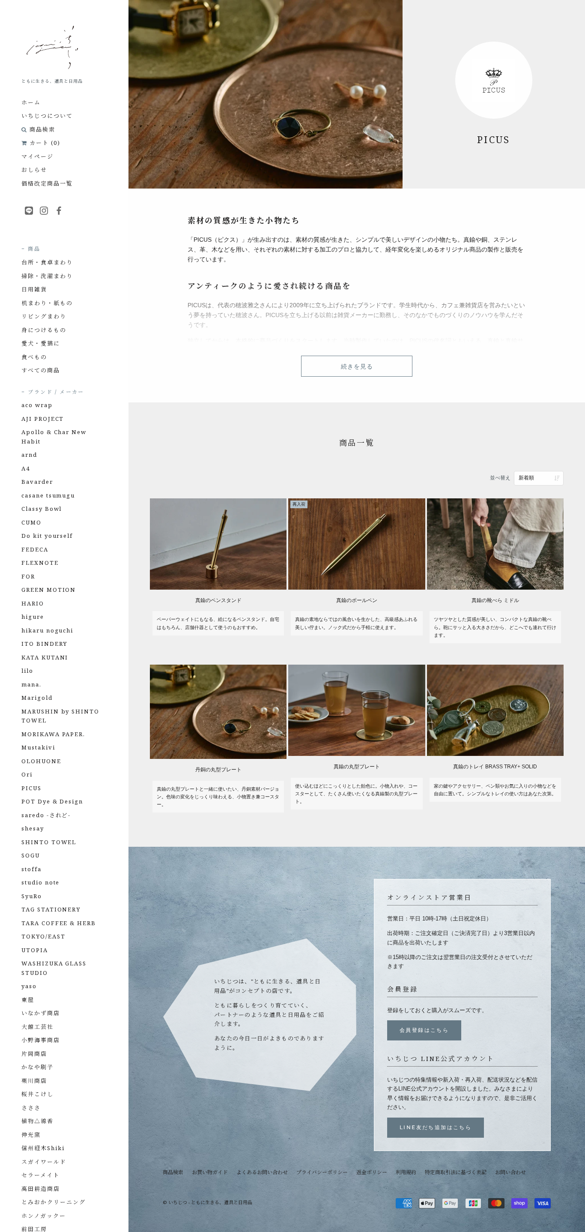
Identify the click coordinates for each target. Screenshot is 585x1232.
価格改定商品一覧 (47, 183)
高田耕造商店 (40, 1189)
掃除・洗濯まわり (47, 276)
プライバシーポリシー (322, 1172)
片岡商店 (34, 1054)
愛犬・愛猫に (40, 343)
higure (32, 616)
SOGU (30, 855)
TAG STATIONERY (51, 909)
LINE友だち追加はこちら (436, 1127)
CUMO (31, 522)
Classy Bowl (41, 509)
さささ (31, 1108)
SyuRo (31, 896)
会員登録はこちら (424, 1030)
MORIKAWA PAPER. (53, 734)
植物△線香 (37, 1121)
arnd (29, 455)
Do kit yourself (47, 536)
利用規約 (406, 1172)
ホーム (31, 102)
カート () (45, 143)
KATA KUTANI (44, 657)
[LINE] (29, 209)
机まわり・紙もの (47, 303)
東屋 (27, 1000)
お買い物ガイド (210, 1172)
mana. (31, 684)
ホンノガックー (43, 1216)
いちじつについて (47, 116)
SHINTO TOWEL (48, 842)
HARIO (32, 603)
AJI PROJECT (42, 419)
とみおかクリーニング (53, 1202)
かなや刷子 (37, 1067)
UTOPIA (34, 950)
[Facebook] (59, 209)
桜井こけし (37, 1094)
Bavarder (37, 482)
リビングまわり (43, 316)
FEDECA (34, 549)
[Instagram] (44, 209)
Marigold (37, 697)
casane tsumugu (48, 495)
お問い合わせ (510, 1172)
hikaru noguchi (47, 630)
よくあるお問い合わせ (262, 1172)
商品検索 (42, 129)
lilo (27, 670)
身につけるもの (43, 330)
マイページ (37, 156)
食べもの (34, 357)
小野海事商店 (40, 1040)
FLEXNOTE (40, 563)
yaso (29, 986)
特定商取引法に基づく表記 (456, 1172)
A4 (25, 468)
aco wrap (37, 405)
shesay (32, 828)
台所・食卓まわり (47, 262)
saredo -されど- (46, 815)
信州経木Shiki (43, 1148)
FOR (28, 576)
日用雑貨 (34, 289)
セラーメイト (40, 1175)
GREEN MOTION (48, 590)
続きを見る (357, 366)
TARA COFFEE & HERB (58, 923)
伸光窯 (31, 1135)
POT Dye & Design (52, 801)
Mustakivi (38, 747)
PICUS (31, 788)
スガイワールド (43, 1162)
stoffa (31, 869)
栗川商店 (34, 1081)
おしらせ (34, 170)
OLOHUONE (41, 761)
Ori (27, 774)
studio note (40, 882)
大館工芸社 (37, 1027)
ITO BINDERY (44, 643)
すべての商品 (40, 370)
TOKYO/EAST (43, 936)
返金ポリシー (371, 1172)
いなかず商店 (40, 1013)
